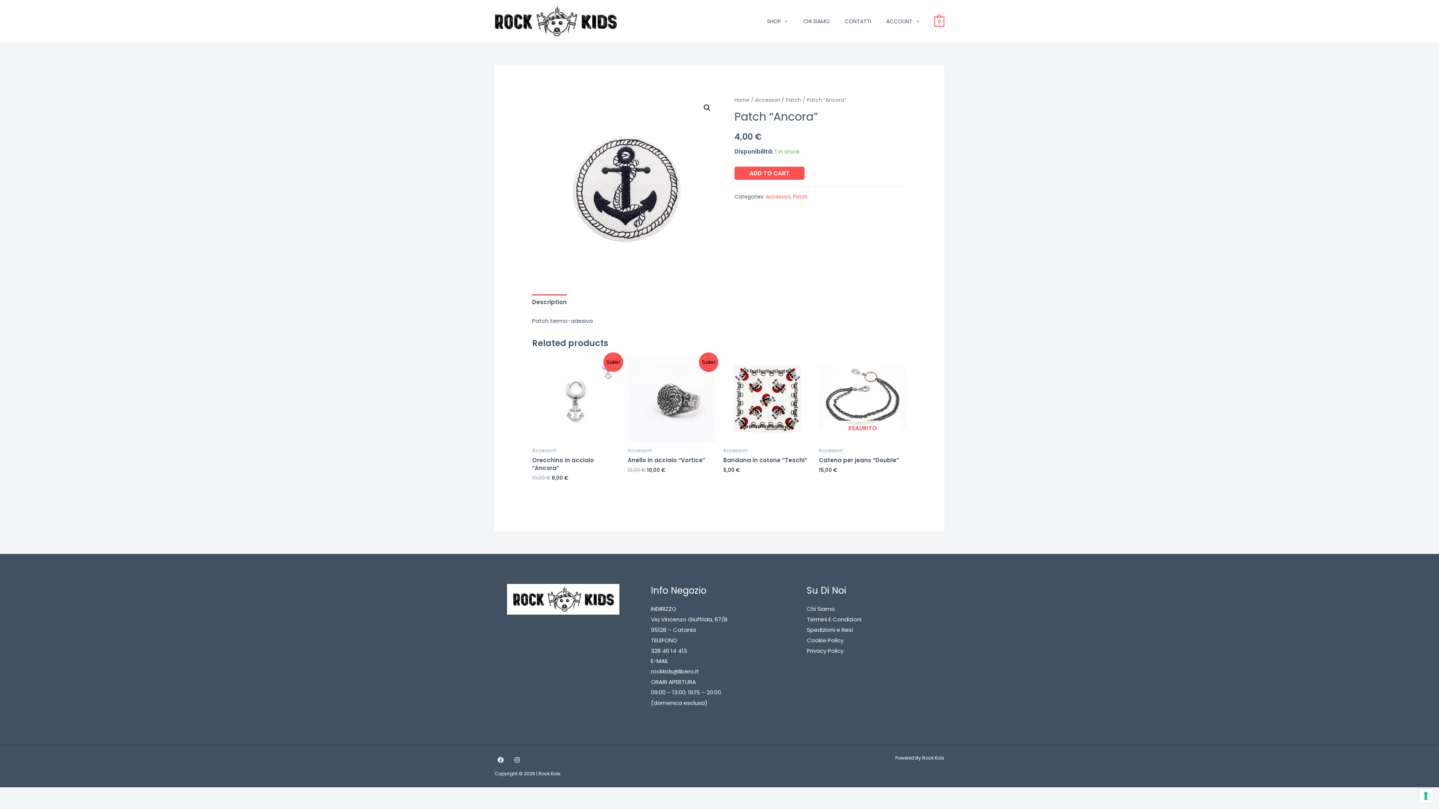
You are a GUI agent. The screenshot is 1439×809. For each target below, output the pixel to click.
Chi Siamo (816, 21)
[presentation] (784, 21)
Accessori (767, 100)
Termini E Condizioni (834, 619)
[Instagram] (517, 760)
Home (741, 100)
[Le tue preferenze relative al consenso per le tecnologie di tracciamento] (1426, 796)
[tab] (549, 302)
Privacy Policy (825, 651)
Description (549, 302)
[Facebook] (501, 760)
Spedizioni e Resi (830, 630)
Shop (774, 21)
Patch (793, 100)
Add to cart (769, 173)
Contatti (858, 21)
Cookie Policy (825, 640)
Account (899, 21)
